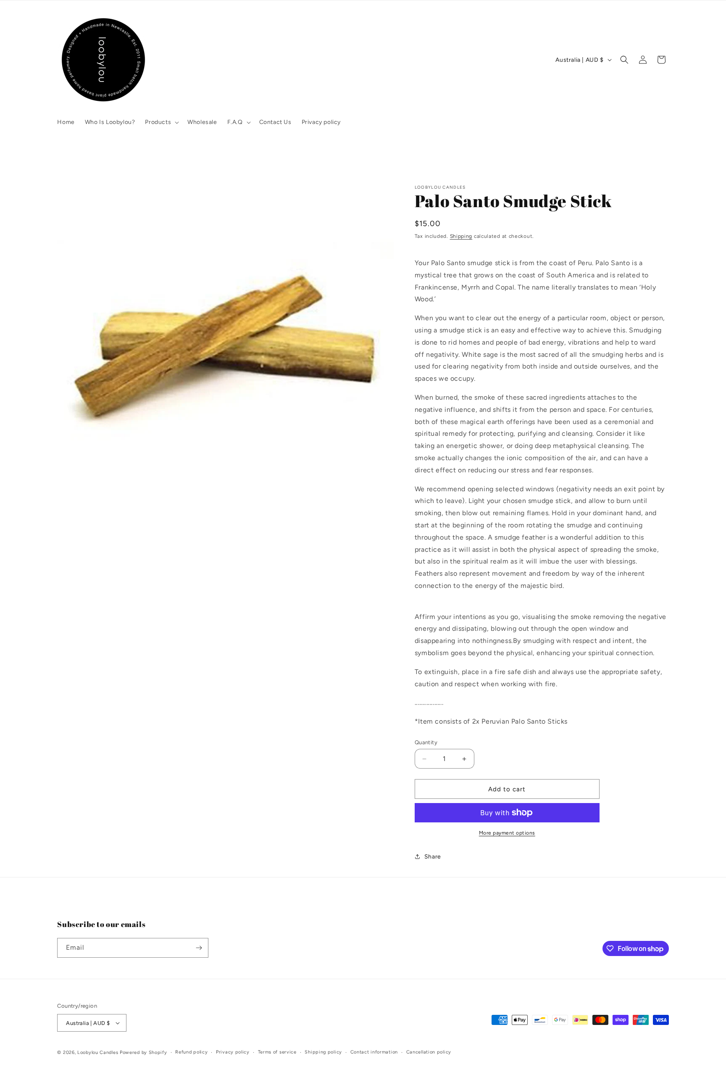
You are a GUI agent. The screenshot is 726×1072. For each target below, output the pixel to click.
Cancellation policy (428, 1052)
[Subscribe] (198, 948)
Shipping (461, 236)
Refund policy (191, 1052)
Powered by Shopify (143, 1052)
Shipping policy (323, 1052)
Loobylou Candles (97, 1052)
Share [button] (432, 856)
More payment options (507, 833)
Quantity (426, 742)
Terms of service (277, 1052)
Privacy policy (233, 1052)
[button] (161, 122)
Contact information (374, 1052)
